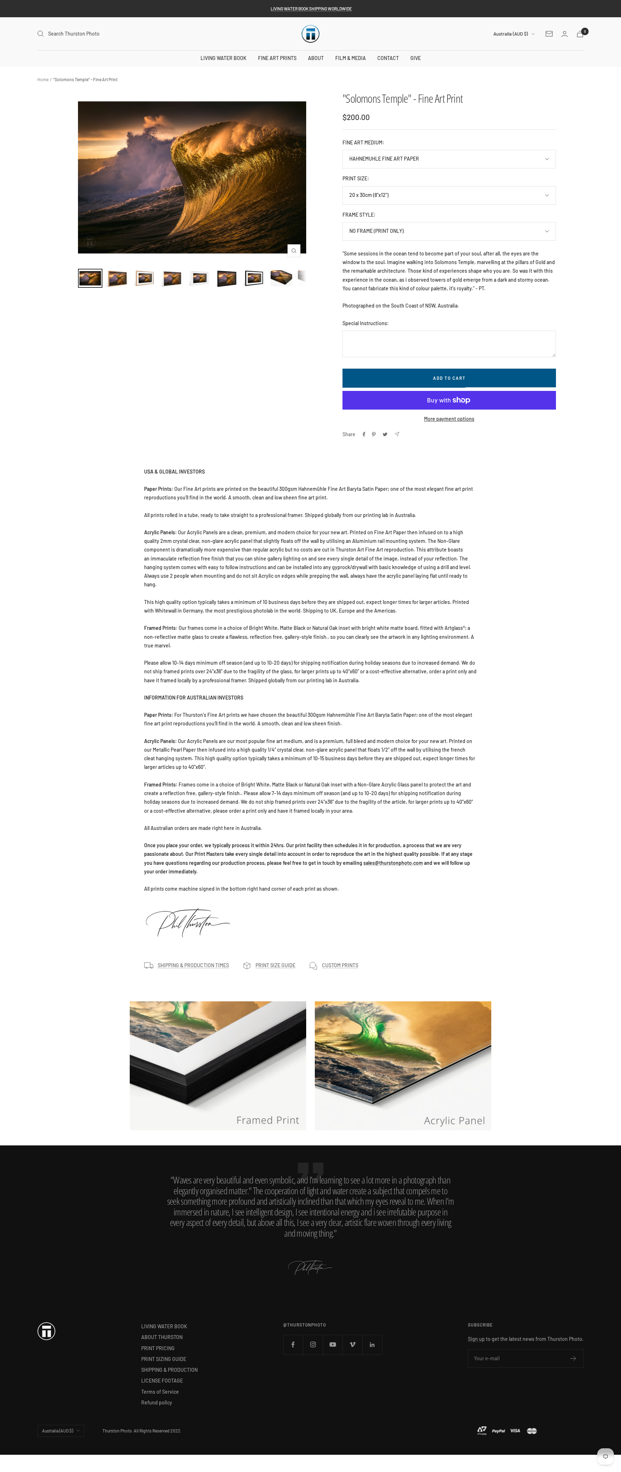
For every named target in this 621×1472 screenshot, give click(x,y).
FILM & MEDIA (350, 58)
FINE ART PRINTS (277, 58)
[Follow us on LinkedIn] (372, 1345)
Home (43, 79)
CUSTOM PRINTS (340, 965)
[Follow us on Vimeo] (352, 1345)
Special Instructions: (365, 323)
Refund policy (156, 1402)
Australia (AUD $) (510, 34)
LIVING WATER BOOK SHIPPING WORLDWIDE (311, 8)
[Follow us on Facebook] (293, 1345)
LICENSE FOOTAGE (162, 1381)
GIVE (415, 58)
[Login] (564, 34)
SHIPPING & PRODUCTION (169, 1370)
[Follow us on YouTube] (332, 1345)
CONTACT (388, 58)
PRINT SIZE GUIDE (275, 965)
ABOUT (316, 58)
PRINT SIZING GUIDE (163, 1359)
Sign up (476, 1339)
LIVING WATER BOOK (224, 58)
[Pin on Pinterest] (374, 434)
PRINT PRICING (158, 1348)
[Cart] (580, 34)
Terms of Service (160, 1392)
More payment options (449, 419)
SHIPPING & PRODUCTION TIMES (193, 965)
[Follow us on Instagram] (313, 1345)
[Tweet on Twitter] (385, 434)
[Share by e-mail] (397, 434)
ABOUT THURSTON (162, 1337)
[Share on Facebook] (364, 434)
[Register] (573, 1358)
